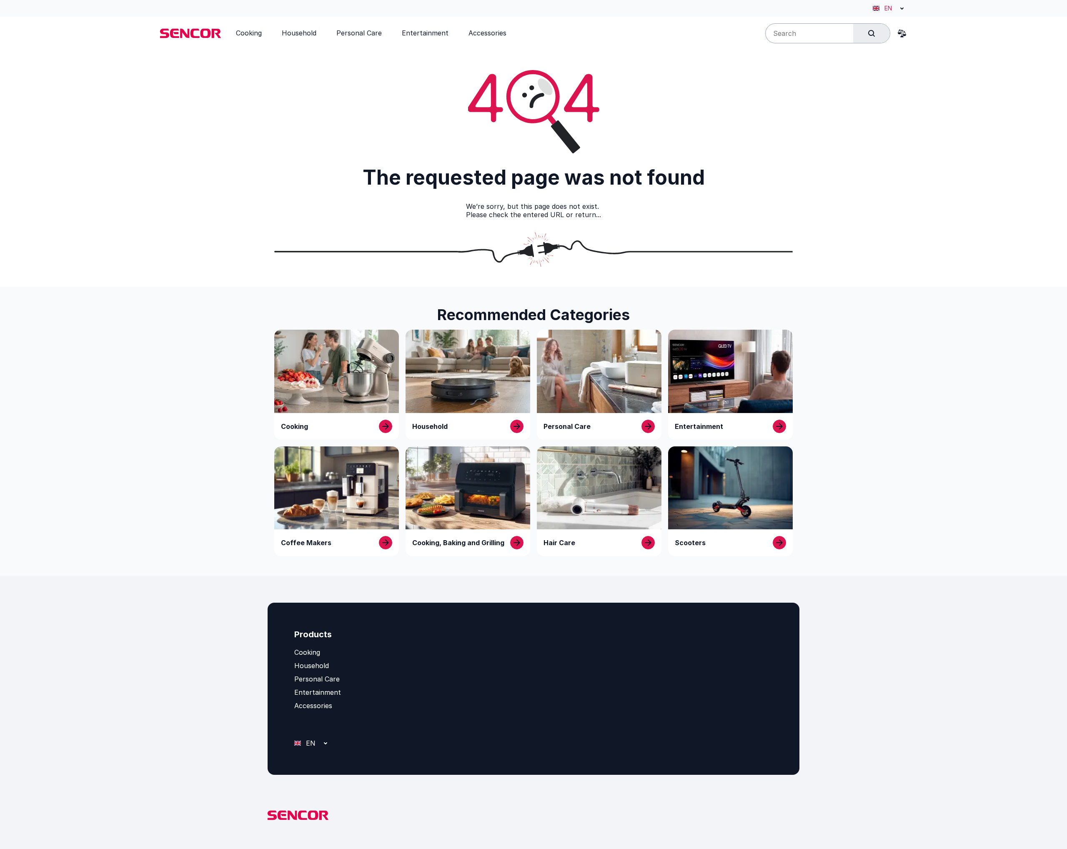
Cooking (307, 652)
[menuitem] (249, 33)
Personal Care (317, 679)
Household (311, 665)
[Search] (871, 33)
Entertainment (317, 692)
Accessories (313, 705)
